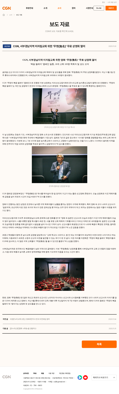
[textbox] (59, 181)
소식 (10, 15)
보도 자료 (19, 15)
